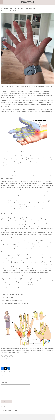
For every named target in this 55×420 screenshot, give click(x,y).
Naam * (3, 375)
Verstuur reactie (6, 401)
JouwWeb (52, 416)
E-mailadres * (4, 382)
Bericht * (3, 390)
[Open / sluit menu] (1, 2)
